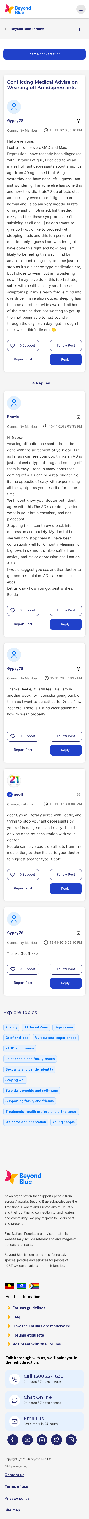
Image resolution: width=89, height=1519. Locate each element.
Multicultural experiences (55, 1038)
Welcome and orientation (25, 1122)
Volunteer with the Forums (37, 1344)
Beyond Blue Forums (18, 9)
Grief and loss (16, 1038)
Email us (34, 1418)
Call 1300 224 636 (43, 1376)
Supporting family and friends (29, 1101)
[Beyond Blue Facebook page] (12, 1442)
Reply (65, 359)
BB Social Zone (36, 1027)
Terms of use (16, 1486)
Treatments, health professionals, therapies (41, 1111)
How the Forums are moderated (41, 1326)
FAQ (16, 1317)
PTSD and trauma (19, 1048)
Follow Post (66, 345)
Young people (63, 1122)
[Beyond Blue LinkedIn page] (71, 1442)
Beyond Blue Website (23, 1177)
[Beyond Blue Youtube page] (27, 1442)
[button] (13, 345)
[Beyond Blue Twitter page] (56, 1442)
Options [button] (81, 29)
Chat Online (38, 1397)
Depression (64, 1027)
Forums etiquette (28, 1335)
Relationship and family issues (30, 1059)
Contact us (14, 1474)
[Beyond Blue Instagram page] (42, 1442)
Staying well (15, 1080)
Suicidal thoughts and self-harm (31, 1090)
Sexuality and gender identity (29, 1069)
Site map (12, 1510)
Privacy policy (17, 1498)
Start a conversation (44, 54)
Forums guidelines (29, 1308)
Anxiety (11, 1027)
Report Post (23, 359)
